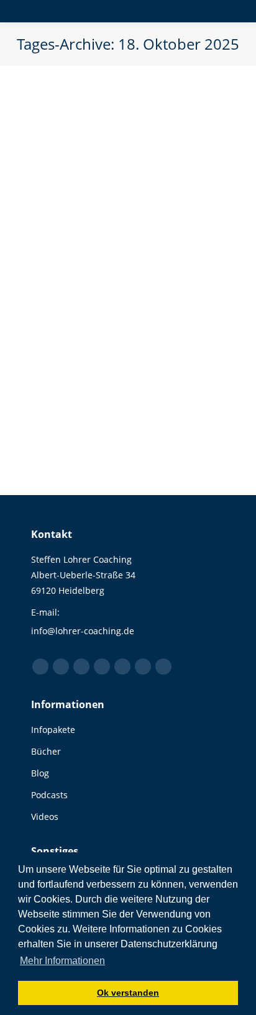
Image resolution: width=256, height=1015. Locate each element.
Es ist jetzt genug (98, 229)
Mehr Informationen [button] (62, 960)
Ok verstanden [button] (128, 993)
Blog (55, 252)
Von (103, 252)
